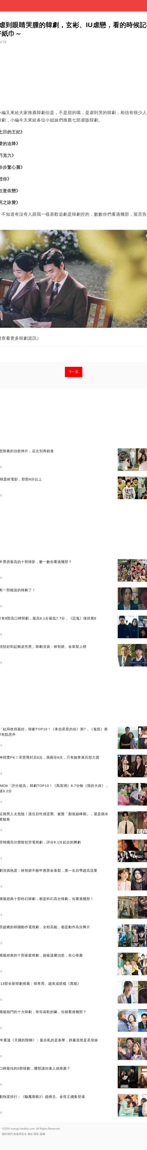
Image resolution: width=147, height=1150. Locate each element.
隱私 (36, 1133)
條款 (30, 1133)
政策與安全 (20, 1133)
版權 (42, 1133)
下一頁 (73, 371)
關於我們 (7, 1133)
